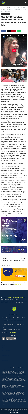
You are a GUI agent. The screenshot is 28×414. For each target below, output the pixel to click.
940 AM (4, 353)
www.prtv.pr (18, 284)
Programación (5, 355)
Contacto (17, 412)
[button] (26, 3)
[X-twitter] (11, 338)
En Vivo (4, 347)
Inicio (2, 7)
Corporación (5, 360)
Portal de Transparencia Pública (15, 297)
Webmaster (18, 410)
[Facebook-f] (3, 338)
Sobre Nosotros (12, 412)
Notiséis (6, 7)
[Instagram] (7, 338)
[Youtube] (14, 338)
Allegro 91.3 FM (6, 350)
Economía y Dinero (13, 7)
